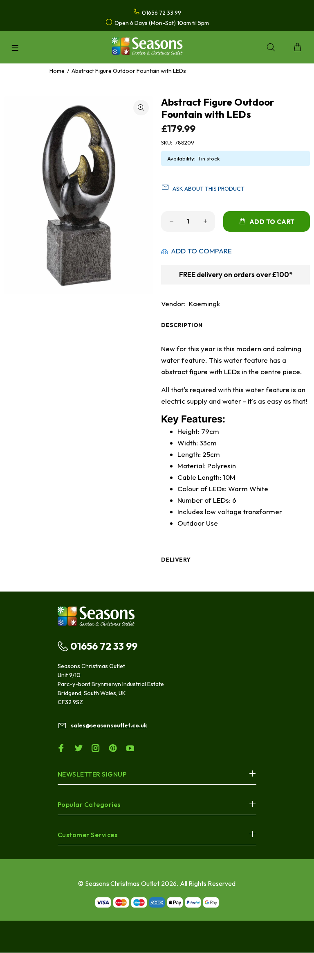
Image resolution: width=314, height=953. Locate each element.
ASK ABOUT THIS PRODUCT (208, 188)
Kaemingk (204, 303)
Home (57, 71)
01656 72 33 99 (103, 646)
